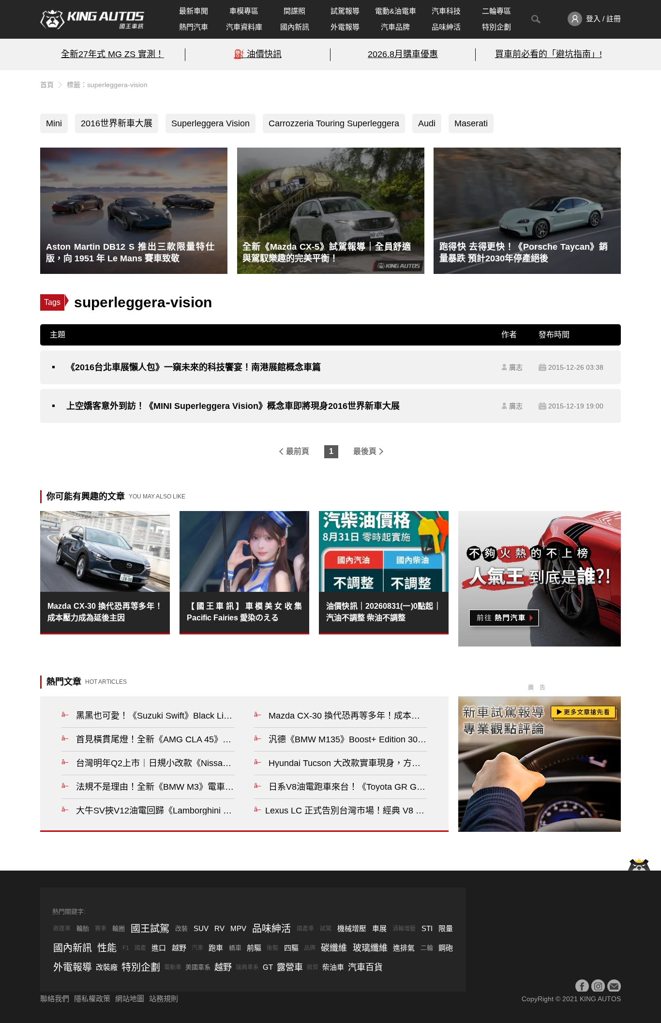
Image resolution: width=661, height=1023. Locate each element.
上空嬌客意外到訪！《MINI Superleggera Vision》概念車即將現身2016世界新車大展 (233, 406)
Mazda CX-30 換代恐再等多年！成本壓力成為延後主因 (105, 612)
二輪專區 (496, 11)
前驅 (254, 948)
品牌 (309, 948)
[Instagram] (598, 986)
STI (427, 928)
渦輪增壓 (404, 928)
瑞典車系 (247, 967)
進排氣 (404, 948)
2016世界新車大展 (116, 123)
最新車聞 (193, 11)
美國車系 (197, 967)
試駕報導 (345, 11)
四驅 (291, 948)
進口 (158, 948)
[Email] (614, 986)
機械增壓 (351, 928)
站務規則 (163, 998)
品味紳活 (446, 27)
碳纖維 (334, 948)
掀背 (312, 967)
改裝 (181, 928)
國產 (140, 948)
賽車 (100, 928)
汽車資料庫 (244, 27)
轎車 (235, 947)
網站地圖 (129, 998)
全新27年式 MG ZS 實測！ (112, 54)
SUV (201, 928)
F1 (125, 948)
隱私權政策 (92, 998)
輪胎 (82, 928)
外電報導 (345, 27)
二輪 (427, 947)
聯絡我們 (54, 998)
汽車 (197, 948)
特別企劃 (496, 27)
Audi (427, 123)
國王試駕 (150, 928)
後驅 (272, 948)
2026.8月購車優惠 (403, 54)
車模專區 (243, 11)
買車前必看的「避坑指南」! (548, 54)
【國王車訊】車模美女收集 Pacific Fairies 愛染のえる (244, 612)
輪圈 (118, 928)
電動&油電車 (395, 11)
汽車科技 (446, 11)
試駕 (325, 928)
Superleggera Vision (210, 123)
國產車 (305, 928)
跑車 (216, 948)
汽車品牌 (395, 27)
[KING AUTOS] (92, 19)
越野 (179, 948)
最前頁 (297, 451)
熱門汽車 (193, 27)
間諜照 (294, 11)
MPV (238, 928)
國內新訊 (294, 27)
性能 (107, 948)
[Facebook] (582, 986)
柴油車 (333, 967)
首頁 (47, 85)
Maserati (471, 123)
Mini (54, 123)
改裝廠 (107, 967)
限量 (445, 928)
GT (268, 967)
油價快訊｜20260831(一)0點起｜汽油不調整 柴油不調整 (383, 612)
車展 (379, 928)
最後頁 (364, 451)
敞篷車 (62, 928)
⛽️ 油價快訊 (258, 54)
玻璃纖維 (370, 948)
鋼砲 (445, 948)
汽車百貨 (365, 967)
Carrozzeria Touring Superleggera (334, 123)
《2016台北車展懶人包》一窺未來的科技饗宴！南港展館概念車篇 (193, 367)
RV (219, 928)
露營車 (290, 967)
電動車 (172, 967)
